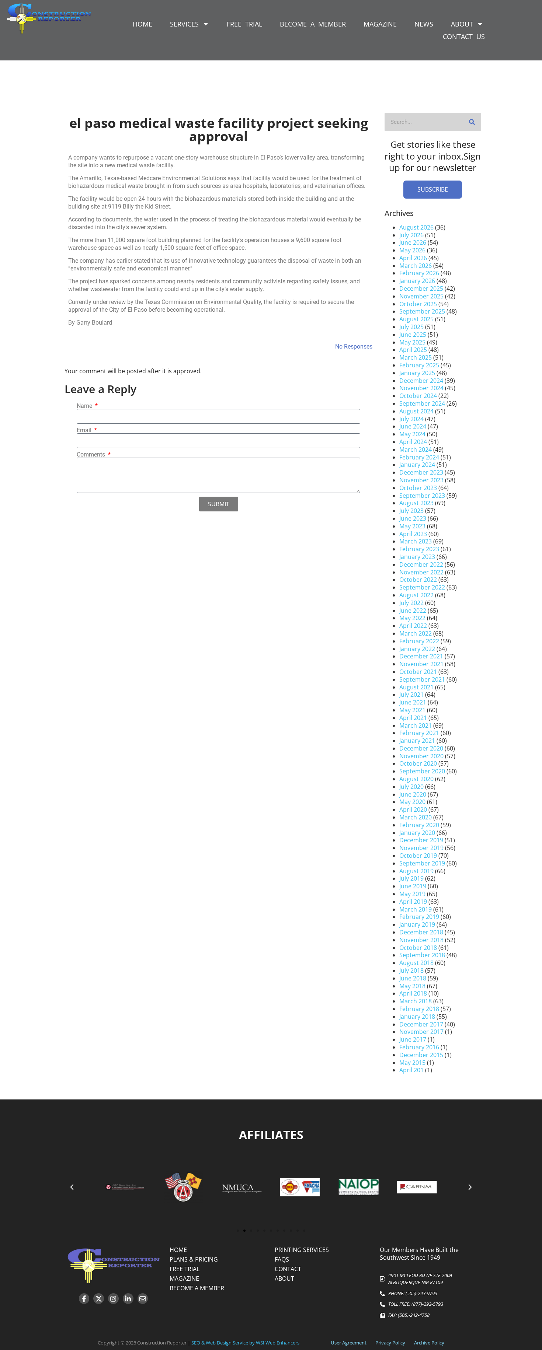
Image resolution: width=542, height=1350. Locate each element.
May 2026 (412, 250)
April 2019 (413, 902)
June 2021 (412, 702)
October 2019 (418, 855)
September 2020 (422, 771)
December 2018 (421, 932)
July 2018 (411, 970)
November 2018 (421, 940)
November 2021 (421, 664)
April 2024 (413, 442)
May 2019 (412, 894)
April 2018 (413, 993)
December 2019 (421, 840)
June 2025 (412, 334)
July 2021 (411, 694)
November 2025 (421, 296)
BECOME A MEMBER (313, 24)
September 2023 (422, 496)
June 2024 (412, 426)
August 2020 (416, 779)
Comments (92, 455)
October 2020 (418, 763)
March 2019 (415, 909)
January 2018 (417, 1016)
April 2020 (413, 809)
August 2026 (416, 227)
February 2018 (419, 1009)
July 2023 (411, 511)
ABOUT (462, 24)
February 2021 (419, 733)
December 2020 (421, 748)
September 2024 (422, 403)
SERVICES (184, 24)
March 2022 (415, 633)
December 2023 (421, 472)
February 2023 (419, 549)
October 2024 (418, 396)
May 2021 (412, 710)
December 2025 (421, 288)
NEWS (423, 24)
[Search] (472, 122)
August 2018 (416, 963)
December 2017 (421, 1024)
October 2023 (418, 488)
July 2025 (411, 327)
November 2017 (421, 1032)
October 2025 (418, 304)
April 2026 (413, 258)
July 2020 (411, 787)
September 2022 (422, 587)
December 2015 (421, 1055)
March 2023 (415, 541)
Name (85, 406)
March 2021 (415, 725)
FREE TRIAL (244, 24)
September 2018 (422, 955)
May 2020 (412, 802)
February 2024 (419, 457)
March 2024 (415, 449)
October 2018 (418, 948)
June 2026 (412, 242)
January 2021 (417, 741)
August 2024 (416, 411)
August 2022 (416, 595)
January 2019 (417, 924)
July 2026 (411, 235)
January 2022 (417, 649)
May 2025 (412, 342)
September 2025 (422, 311)
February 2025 (419, 365)
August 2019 (416, 871)
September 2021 (422, 679)
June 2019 (412, 886)
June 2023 (412, 518)
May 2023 (412, 526)
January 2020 (417, 833)
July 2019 (411, 878)
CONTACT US (464, 36)
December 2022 (421, 564)
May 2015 (412, 1063)
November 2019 (421, 848)
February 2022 (419, 641)
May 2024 (412, 434)
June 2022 (412, 610)
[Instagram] (113, 1298)
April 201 (411, 1070)
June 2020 (412, 794)
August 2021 (416, 687)
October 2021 (418, 672)
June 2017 (412, 1039)
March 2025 (415, 357)
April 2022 (413, 626)
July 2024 (411, 419)
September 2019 (422, 863)
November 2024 (421, 388)
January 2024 (417, 465)
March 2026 (415, 266)
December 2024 (421, 381)
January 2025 (417, 373)
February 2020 (419, 825)
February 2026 (419, 273)
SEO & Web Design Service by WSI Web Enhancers (245, 1342)
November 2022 (421, 572)
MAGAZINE (380, 24)
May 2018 (412, 986)
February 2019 (419, 917)
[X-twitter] (98, 1298)
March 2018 (415, 1001)
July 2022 (411, 603)
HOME (142, 24)
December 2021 (421, 656)
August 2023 (416, 503)
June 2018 (412, 978)
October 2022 (418, 580)
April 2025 (413, 350)
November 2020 (421, 756)
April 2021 (413, 718)
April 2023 (413, 534)
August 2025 (416, 319)
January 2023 (417, 557)
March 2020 (415, 817)
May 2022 (412, 618)
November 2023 (421, 480)
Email (85, 430)
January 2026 (417, 281)
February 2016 (419, 1047)
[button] (72, 1187)
